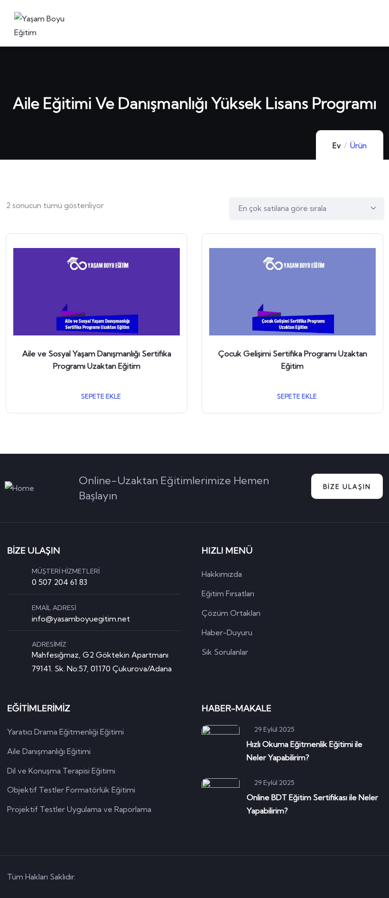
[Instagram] (376, 876)
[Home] (19, 488)
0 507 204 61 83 (59, 582)
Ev (337, 145)
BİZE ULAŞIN (347, 486)
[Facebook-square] (322, 876)
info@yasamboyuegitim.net (81, 618)
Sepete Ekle (100, 396)
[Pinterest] (349, 876)
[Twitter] (295, 876)
